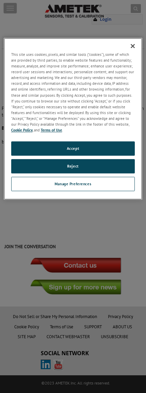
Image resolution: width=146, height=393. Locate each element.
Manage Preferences (73, 183)
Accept (73, 148)
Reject (72, 166)
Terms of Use (51, 129)
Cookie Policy (22, 129)
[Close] (132, 45)
